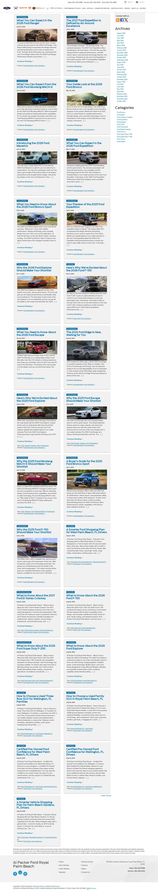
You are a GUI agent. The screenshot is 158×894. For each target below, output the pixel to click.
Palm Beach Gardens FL (36, 837)
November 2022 (122, 99)
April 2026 (120, 43)
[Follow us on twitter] (126, 20)
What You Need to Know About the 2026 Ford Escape (36, 333)
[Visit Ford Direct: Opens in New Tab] (92, 888)
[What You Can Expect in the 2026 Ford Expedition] (87, 157)
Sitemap (36, 886)
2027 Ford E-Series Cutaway (30, 630)
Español (143, 8)
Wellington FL (48, 734)
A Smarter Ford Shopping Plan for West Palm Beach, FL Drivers (86, 531)
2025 (22, 445)
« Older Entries (105, 796)
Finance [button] (127, 8)
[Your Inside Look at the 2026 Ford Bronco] (87, 99)
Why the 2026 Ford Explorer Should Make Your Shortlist (34, 269)
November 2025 (122, 55)
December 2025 (122, 53)
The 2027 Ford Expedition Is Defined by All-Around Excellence (83, 23)
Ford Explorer (71, 642)
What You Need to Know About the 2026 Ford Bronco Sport (36, 205)
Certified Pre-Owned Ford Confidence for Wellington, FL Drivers (85, 752)
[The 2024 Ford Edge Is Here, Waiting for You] (87, 350)
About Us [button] (134, 8)
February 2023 (122, 94)
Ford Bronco (121, 112)
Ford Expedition (122, 119)
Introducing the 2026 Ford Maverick (33, 144)
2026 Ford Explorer (77, 680)
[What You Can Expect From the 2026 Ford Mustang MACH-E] (37, 99)
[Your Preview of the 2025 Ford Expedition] (87, 219)
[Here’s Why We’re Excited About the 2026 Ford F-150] (87, 284)
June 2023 (120, 87)
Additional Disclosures (52, 886)
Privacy (42, 886)
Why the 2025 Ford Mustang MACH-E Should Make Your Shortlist (34, 464)
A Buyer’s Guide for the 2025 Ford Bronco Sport (84, 462)
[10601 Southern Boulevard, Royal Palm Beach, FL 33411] (107, 862)
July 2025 (120, 65)
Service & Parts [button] (117, 8)
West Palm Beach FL (99, 562)
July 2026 (120, 36)
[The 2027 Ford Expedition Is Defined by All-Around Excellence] (87, 38)
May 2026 (120, 40)
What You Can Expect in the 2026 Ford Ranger (34, 22)
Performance (45, 445)
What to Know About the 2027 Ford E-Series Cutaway (36, 597)
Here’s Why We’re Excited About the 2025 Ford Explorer (37, 399)
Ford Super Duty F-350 (124, 136)
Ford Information (22, 17)
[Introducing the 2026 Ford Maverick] (37, 157)
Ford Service (121, 132)
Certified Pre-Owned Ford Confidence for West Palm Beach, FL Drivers (33, 752)
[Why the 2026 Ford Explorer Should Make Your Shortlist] (37, 282)
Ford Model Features (124, 129)
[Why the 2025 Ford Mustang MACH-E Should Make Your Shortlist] (37, 478)
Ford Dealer (71, 526)
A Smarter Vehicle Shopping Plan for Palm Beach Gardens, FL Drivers (36, 805)
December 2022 (122, 96)
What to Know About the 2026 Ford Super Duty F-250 (36, 647)
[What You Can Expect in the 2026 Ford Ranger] (37, 35)
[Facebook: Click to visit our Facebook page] (14, 874)
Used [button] (84, 8)
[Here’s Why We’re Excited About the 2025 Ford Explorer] (37, 412)
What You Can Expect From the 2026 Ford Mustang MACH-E (36, 85)
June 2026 (120, 38)
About (83, 869)
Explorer (27, 445)
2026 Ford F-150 (76, 628)
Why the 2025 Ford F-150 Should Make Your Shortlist (34, 531)
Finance (84, 865)
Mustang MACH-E (40, 511)
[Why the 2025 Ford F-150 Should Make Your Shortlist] (37, 548)
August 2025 (121, 62)
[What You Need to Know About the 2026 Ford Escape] (37, 347)
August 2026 (121, 33)
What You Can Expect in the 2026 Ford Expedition (83, 144)
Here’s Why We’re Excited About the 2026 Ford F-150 (86, 269)
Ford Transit (121, 139)
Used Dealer (21, 692)
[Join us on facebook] (122, 20)
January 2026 (121, 50)
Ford (38, 445)
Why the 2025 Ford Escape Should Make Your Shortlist (83, 399)
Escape (76, 443)
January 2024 (121, 77)
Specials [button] (90, 8)
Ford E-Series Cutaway (24, 592)
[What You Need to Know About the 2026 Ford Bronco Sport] (37, 219)
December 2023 (122, 79)
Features (33, 445)
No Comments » (40, 65)
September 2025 (122, 60)
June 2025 (120, 67)
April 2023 (120, 91)
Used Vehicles (64, 869)
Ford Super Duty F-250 (24, 642)
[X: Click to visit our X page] (20, 874)
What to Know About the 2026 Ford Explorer (85, 647)
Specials (62, 872)
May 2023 (120, 89)
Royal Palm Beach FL (85, 562)
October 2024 (121, 70)
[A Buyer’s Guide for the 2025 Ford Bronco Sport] (87, 480)
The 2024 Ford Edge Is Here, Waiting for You (83, 333)
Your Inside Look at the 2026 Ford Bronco (84, 85)
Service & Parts (87, 862)
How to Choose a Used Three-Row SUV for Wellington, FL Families (35, 699)
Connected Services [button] (102, 8)
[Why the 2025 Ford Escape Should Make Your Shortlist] (87, 412)
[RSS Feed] (118, 20)
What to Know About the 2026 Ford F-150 (85, 597)
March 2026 (121, 45)
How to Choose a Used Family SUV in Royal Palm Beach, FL (85, 697)
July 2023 (120, 84)
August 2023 (121, 82)
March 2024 (121, 72)
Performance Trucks (72, 8)
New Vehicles (64, 865)
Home (61, 862)
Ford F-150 (70, 264)
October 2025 (121, 57)
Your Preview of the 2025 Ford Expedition (85, 205)
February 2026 (122, 48)
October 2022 (121, 101)
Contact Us (85, 872)
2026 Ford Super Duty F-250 (30, 680)
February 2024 (122, 74)
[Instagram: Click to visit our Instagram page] (25, 874)
